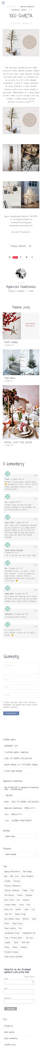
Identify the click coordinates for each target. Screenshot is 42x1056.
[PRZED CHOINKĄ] (21, 326)
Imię (5, 988)
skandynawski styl (29, 933)
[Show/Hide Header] (3, 3)
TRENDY (23, 10)
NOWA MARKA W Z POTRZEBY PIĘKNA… (21, 764)
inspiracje (26, 900)
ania (6, 502)
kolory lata (8, 909)
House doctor (9, 900)
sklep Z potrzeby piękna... (13, 938)
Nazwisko (7, 998)
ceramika (7, 881)
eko (30, 246)
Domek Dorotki (9, 522)
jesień (21, 904)
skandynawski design (11, 933)
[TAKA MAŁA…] (21, 362)
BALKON (9, 795)
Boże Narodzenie (27, 876)
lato (33, 909)
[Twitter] (26, 257)
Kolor (28, 904)
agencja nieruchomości (12, 871)
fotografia (29, 895)
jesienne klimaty (10, 904)
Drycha (7, 479)
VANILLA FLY (29, 808)
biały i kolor (14, 876)
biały (5, 876)
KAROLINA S (9, 614)
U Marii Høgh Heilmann (13, 771)
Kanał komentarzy (10, 1038)
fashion (19, 895)
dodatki (25, 890)
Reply (35, 475)
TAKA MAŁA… (10, 378)
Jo (5, 630)
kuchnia (18, 909)
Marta (6, 801)
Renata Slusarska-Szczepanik (14, 550)
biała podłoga (27, 871)
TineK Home (25, 942)
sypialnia (7, 942)
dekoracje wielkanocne (12, 885)
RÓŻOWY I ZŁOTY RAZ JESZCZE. (18, 442)
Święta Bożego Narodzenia (13, 956)
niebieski (26, 919)
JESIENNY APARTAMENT (22, 820)
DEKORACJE (16, 10)
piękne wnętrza (10, 928)
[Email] (9, 257)
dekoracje (16, 881)
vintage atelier (9, 593)
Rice (20, 928)
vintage (14, 947)
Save (16, 257)
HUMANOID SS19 (11, 745)
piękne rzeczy (17, 923)
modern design (20, 914)
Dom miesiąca (9, 895)
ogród (34, 919)
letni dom (8, 914)
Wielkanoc (23, 947)
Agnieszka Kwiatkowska (27, 6)
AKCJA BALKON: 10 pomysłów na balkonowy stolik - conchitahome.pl (21, 788)
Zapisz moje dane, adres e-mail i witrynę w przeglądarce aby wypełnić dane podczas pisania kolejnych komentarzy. (20, 704)
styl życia (29, 938)
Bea (6, 568)
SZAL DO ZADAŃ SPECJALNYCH (18, 758)
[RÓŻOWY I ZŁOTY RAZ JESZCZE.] (21, 412)
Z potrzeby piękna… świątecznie (16, 752)
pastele (6, 923)
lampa (26, 909)
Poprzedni (16, 23)
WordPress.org (9, 1044)
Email (18, 979)
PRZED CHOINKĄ (11, 342)
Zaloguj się (8, 1025)
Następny (26, 23)
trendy (6, 947)
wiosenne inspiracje (11, 952)
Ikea (18, 900)
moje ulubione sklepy (12, 919)
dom (32, 890)
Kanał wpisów (9, 1032)
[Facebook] (32, 257)
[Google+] (20, 257)
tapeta (16, 942)
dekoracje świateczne (18, 246)
